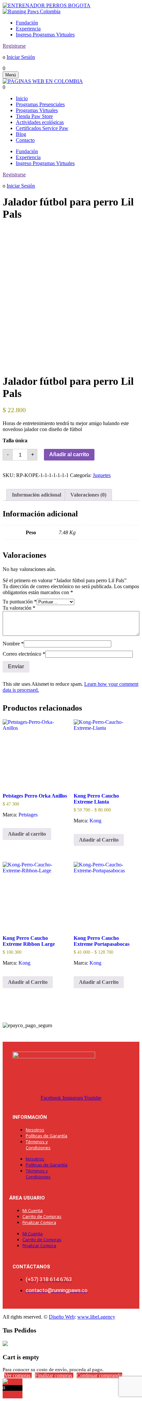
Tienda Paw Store (34, 116)
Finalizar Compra (39, 1222)
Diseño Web (62, 1317)
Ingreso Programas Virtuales (45, 34)
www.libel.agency (96, 1317)
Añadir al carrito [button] (27, 834)
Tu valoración (19, 608)
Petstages (28, 814)
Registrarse (14, 46)
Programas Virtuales (37, 110)
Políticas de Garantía (46, 1136)
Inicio (22, 98)
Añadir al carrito (69, 454)
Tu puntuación (20, 601)
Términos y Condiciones (38, 1145)
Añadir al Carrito (99, 840)
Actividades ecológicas (40, 122)
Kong (95, 820)
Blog (21, 134)
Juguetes (102, 475)
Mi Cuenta (32, 1210)
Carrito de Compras (41, 1216)
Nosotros (35, 1130)
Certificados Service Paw (42, 128)
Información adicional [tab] (36, 495)
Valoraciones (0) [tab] (88, 495)
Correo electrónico (24, 654)
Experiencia (28, 28)
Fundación (27, 22)
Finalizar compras (54, 1375)
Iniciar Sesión (21, 57)
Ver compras (18, 1375)
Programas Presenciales (40, 104)
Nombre (13, 643)
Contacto (25, 140)
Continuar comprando (99, 1375)
